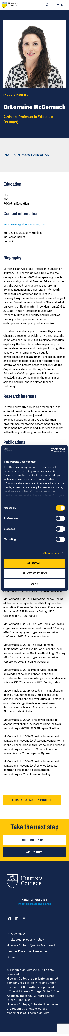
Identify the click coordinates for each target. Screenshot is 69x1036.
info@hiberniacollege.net (34, 904)
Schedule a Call (34, 840)
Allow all (34, 563)
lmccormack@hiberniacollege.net (24, 224)
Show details (51, 553)
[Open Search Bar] (47, 5)
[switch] (60, 518)
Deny (34, 583)
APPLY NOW (34, 852)
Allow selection (34, 573)
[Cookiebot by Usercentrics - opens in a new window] (50, 450)
